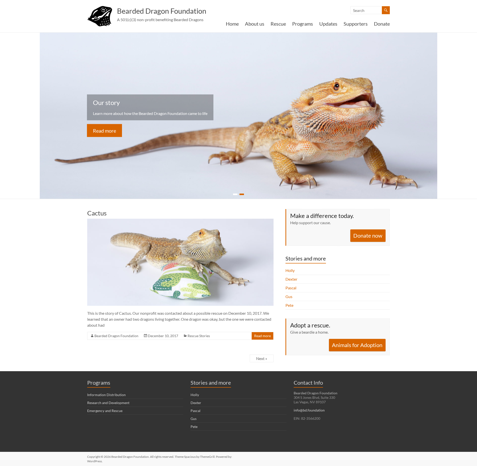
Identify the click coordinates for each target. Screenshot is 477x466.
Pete (289, 305)
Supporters (356, 24)
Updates (328, 24)
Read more (104, 131)
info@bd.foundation (309, 410)
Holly (290, 270)
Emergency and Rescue (104, 411)
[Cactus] (180, 221)
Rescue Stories (199, 336)
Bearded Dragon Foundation (161, 10)
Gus (288, 296)
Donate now (367, 235)
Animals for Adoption (357, 345)
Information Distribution (106, 395)
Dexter (291, 279)
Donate (382, 24)
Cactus (97, 213)
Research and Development (108, 403)
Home (232, 24)
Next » (261, 358)
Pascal (290, 287)
